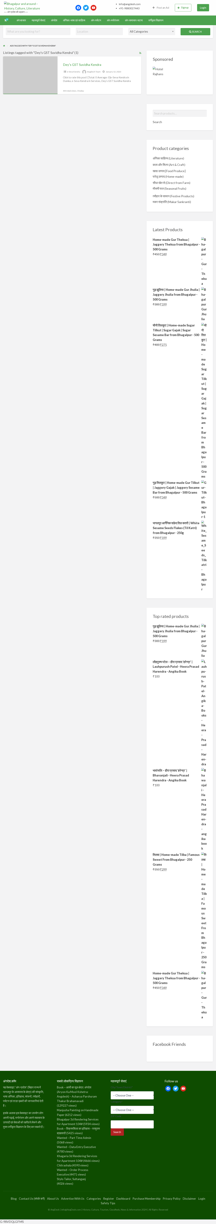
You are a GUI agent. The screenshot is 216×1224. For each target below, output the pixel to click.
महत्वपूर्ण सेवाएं (38, 20)
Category (117, 1101)
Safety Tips (108, 1203)
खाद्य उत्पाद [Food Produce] (169, 171)
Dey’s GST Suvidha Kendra (82, 65)
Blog (14, 1198)
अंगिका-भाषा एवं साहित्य (74, 20)
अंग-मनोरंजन (113, 20)
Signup (185, 7)
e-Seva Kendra (73, 71)
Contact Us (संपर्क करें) (32, 1198)
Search (196, 31)
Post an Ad (162, 7)
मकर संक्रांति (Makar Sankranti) (172, 202)
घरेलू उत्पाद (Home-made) (168, 176)
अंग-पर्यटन (96, 20)
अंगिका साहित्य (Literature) (168, 158)
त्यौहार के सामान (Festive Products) (173, 196)
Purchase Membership (146, 1198)
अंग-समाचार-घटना (134, 20)
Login (203, 7)
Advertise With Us (72, 1198)
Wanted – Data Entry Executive (76, 1147)
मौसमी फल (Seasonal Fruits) (169, 188)
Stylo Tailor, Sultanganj (71, 1179)
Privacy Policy (172, 1198)
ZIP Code (116, 1116)
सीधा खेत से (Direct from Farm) (171, 183)
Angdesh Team (94, 71)
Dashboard (123, 1198)
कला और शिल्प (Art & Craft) (169, 165)
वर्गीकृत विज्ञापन (155, 20)
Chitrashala (64, 1165)
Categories (94, 1198)
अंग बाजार (21, 20)
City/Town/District (122, 1087)
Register (108, 1198)
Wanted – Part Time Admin (74, 1138)
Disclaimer (189, 1198)
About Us (53, 1198)
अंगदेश (54, 20)
